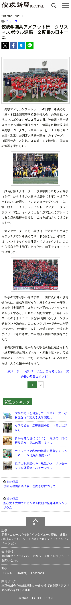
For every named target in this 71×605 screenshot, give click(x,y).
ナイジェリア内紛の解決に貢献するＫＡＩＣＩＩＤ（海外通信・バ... (41, 453)
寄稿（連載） (59, 534)
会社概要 (7, 556)
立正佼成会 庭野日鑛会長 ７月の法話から (41, 427)
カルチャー (21, 539)
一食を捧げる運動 (46, 585)
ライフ (51, 539)
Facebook (37, 573)
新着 (4, 534)
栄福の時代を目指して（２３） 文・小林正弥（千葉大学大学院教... (41, 415)
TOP (35, 524)
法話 (33, 539)
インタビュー (40, 534)
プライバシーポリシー (29, 556)
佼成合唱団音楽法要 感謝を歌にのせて (29, 483)
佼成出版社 (25, 585)
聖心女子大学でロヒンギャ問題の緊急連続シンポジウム (35, 502)
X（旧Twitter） (19, 573)
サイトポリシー (57, 556)
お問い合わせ (10, 560)
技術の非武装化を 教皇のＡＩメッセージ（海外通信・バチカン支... (41, 465)
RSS (4, 573)
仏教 (41, 539)
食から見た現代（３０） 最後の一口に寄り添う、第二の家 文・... (41, 440)
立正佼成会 (8, 585)
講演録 (7, 539)
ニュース (12, 21)
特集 (26, 534)
